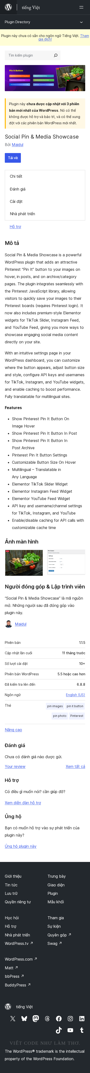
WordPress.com (21, 959)
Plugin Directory (17, 22)
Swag (55, 943)
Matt (11, 967)
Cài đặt (16, 201)
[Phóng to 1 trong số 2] (36, 556)
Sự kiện (54, 926)
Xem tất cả (75, 766)
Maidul (17, 144)
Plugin (53, 893)
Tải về (13, 158)
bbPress (14, 976)
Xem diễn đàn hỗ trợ (23, 802)
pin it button (75, 706)
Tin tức (11, 884)
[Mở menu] (82, 7)
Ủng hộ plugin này (20, 846)
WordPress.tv (19, 943)
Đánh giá (17, 189)
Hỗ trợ (15, 226)
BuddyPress (18, 985)
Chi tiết (16, 176)
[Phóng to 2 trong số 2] (78, 556)
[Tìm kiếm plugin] (55, 55)
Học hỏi (12, 917)
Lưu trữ (11, 893)
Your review (15, 766)
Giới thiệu (13, 876)
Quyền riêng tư (18, 901)
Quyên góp (60, 935)
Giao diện (56, 884)
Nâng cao (13, 729)
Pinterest (76, 716)
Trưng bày (57, 876)
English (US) (75, 695)
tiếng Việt (24, 1006)
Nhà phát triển (22, 213)
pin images (55, 706)
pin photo (59, 716)
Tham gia (56, 917)
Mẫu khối (56, 901)
